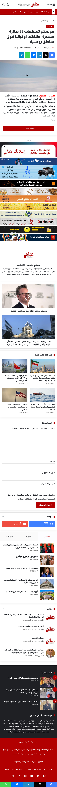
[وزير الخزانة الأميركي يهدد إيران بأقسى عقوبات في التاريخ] (14, 395)
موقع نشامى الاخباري (28, 742)
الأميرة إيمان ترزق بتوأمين (27, 556)
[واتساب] (27, 55)
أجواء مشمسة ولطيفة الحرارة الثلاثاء (22, 592)
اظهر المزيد (29, 128)
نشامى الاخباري (37, 620)
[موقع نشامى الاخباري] (28, 4)
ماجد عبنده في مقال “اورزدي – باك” (23, 678)
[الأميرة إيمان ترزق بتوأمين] (47, 560)
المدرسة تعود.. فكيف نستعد (31, 626)
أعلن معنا (22, 769)
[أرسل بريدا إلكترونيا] (35, 48)
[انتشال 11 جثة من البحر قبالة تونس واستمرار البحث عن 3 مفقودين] (42, 395)
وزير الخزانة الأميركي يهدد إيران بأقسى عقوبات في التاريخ (31, 12)
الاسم (51, 461)
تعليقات (9, 536)
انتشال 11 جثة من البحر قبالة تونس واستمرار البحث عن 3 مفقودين (43, 406)
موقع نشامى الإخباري (44, 48)
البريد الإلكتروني (48, 473)
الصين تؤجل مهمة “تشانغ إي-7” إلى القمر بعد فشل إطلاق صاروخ (16, 378)
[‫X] (46, 55)
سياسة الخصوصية (11, 769)
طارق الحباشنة (37, 655)
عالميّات (42, 21)
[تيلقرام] (21, 55)
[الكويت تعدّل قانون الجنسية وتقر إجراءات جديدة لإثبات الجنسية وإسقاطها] (42, 366)
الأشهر (48, 536)
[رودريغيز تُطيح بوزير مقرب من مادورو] (47, 572)
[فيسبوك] (52, 55)
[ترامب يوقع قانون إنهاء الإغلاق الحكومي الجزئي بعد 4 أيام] (47, 584)
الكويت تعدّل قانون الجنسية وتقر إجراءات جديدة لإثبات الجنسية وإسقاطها (42, 378)
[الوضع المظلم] (8, 6)
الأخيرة (29, 536)
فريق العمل (41, 769)
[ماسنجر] (33, 55)
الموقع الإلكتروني (48, 484)
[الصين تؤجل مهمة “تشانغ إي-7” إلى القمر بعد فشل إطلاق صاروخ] (14, 366)
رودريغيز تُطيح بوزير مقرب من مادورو (22, 568)
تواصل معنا (32, 769)
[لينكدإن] (39, 55)
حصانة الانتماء (38, 638)
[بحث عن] (3, 6)
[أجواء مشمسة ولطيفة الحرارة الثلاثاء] (47, 595)
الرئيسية (49, 21)
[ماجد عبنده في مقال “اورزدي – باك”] (47, 682)
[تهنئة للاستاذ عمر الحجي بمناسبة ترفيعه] (47, 705)
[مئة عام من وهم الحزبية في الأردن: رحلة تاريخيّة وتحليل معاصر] (47, 693)
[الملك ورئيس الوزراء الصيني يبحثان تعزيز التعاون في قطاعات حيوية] (47, 548)
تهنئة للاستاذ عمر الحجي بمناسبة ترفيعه (21, 701)
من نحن (49, 769)
